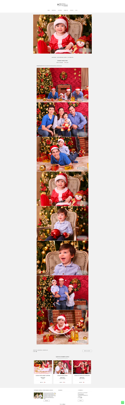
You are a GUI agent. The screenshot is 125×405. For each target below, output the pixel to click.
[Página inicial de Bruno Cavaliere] (62, 4)
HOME (49, 10)
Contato (80, 400)
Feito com (62, 404)
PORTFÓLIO (54, 10)
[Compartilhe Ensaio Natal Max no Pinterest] (36, 351)
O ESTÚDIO (60, 10)
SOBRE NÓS (66, 10)
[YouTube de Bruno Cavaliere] (81, 397)
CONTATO (71, 10)
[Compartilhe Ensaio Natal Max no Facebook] (33, 351)
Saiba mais (46, 400)
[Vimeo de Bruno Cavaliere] (80, 397)
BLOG (76, 10)
